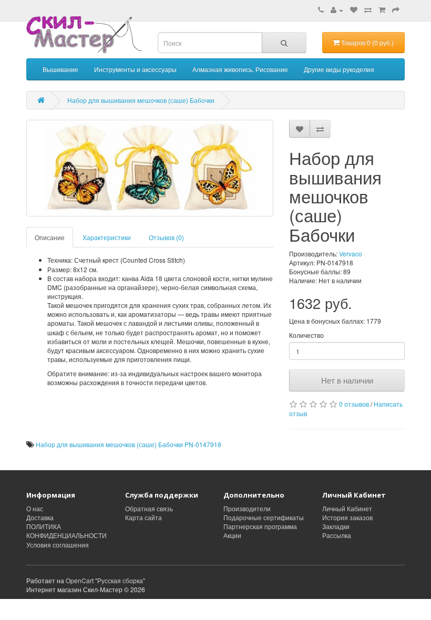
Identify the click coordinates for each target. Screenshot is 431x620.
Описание (50, 237)
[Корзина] (381, 9)
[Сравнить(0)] (368, 9)
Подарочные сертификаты (263, 517)
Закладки (336, 526)
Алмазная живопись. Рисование (240, 69)
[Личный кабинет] (337, 9)
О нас (34, 508)
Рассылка (336, 535)
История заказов (347, 517)
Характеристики (107, 237)
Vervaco (350, 253)
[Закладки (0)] (353, 9)
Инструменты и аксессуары (135, 69)
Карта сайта (143, 517)
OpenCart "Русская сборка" (105, 580)
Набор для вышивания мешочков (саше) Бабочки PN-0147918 (128, 444)
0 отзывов (354, 403)
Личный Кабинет (347, 508)
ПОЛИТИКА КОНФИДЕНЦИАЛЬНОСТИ (66, 531)
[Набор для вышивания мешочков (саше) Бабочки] (149, 168)
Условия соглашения (57, 544)
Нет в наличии (347, 380)
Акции (232, 535)
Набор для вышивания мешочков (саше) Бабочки (140, 100)
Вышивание (60, 69)
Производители (247, 508)
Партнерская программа (260, 526)
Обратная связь (149, 508)
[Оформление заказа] (395, 9)
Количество (306, 334)
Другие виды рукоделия (339, 69)
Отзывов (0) (166, 237)
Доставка (40, 517)
